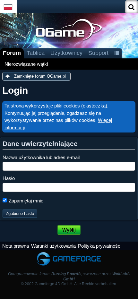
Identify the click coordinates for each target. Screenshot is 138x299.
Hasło (9, 178)
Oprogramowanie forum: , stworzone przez (69, 276)
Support (98, 53)
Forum (12, 53)
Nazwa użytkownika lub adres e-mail (41, 157)
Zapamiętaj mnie (25, 200)
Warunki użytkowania (53, 246)
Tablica (36, 53)
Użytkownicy (66, 53)
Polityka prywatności (99, 246)
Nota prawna (15, 246)
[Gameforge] (69, 253)
